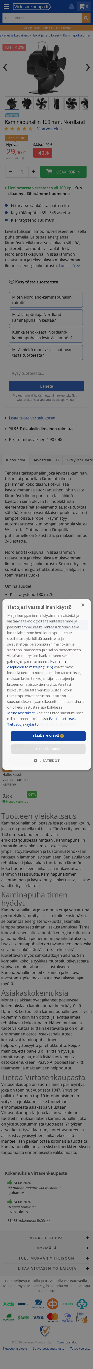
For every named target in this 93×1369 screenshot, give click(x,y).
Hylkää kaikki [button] (48, 749)
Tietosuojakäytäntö (23, 724)
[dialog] (46, 684)
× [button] (83, 605)
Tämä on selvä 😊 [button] (48, 736)
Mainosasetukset (21, 713)
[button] (46, 760)
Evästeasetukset (62, 718)
